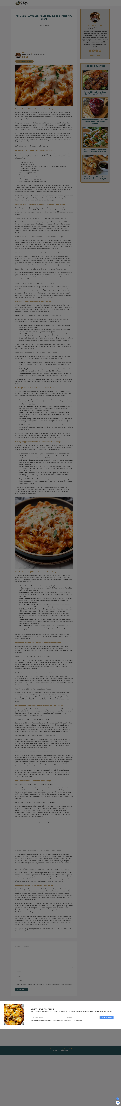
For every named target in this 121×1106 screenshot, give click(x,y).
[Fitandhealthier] (21, 3)
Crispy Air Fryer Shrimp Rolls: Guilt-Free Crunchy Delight (95, 178)
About (94, 3)
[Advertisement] (44, 37)
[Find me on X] (93, 51)
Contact (102, 3)
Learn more (95, 55)
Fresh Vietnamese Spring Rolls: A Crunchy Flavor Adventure (95, 150)
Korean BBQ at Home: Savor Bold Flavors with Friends (95, 93)
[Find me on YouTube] (100, 51)
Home (79, 3)
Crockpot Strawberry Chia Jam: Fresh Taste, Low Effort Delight (95, 122)
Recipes (85, 3)
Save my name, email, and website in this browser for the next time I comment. (44, 984)
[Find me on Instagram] (96, 51)
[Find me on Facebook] (90, 51)
